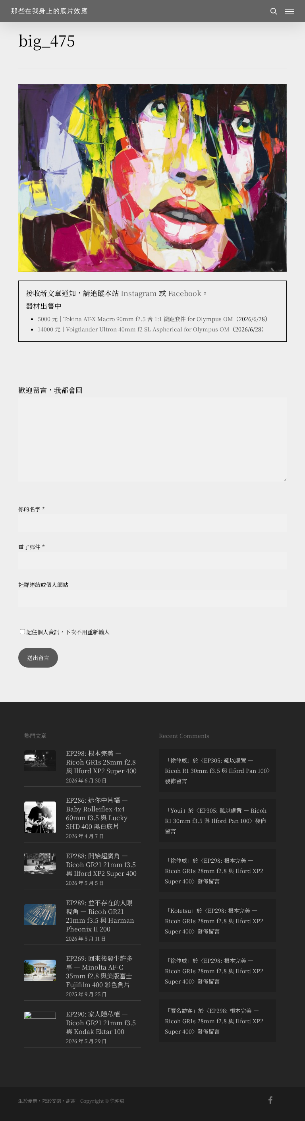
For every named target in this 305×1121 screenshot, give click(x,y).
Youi (176, 810)
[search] (273, 11)
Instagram (139, 293)
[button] (289, 11)
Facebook (184, 293)
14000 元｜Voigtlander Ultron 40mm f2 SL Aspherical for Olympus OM (134, 329)
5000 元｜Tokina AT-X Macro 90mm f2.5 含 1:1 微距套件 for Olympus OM (135, 319)
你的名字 (31, 509)
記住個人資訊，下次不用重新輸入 (68, 632)
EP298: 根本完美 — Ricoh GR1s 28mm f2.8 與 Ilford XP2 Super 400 (214, 870)
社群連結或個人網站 (43, 585)
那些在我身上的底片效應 (49, 11)
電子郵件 (31, 547)
